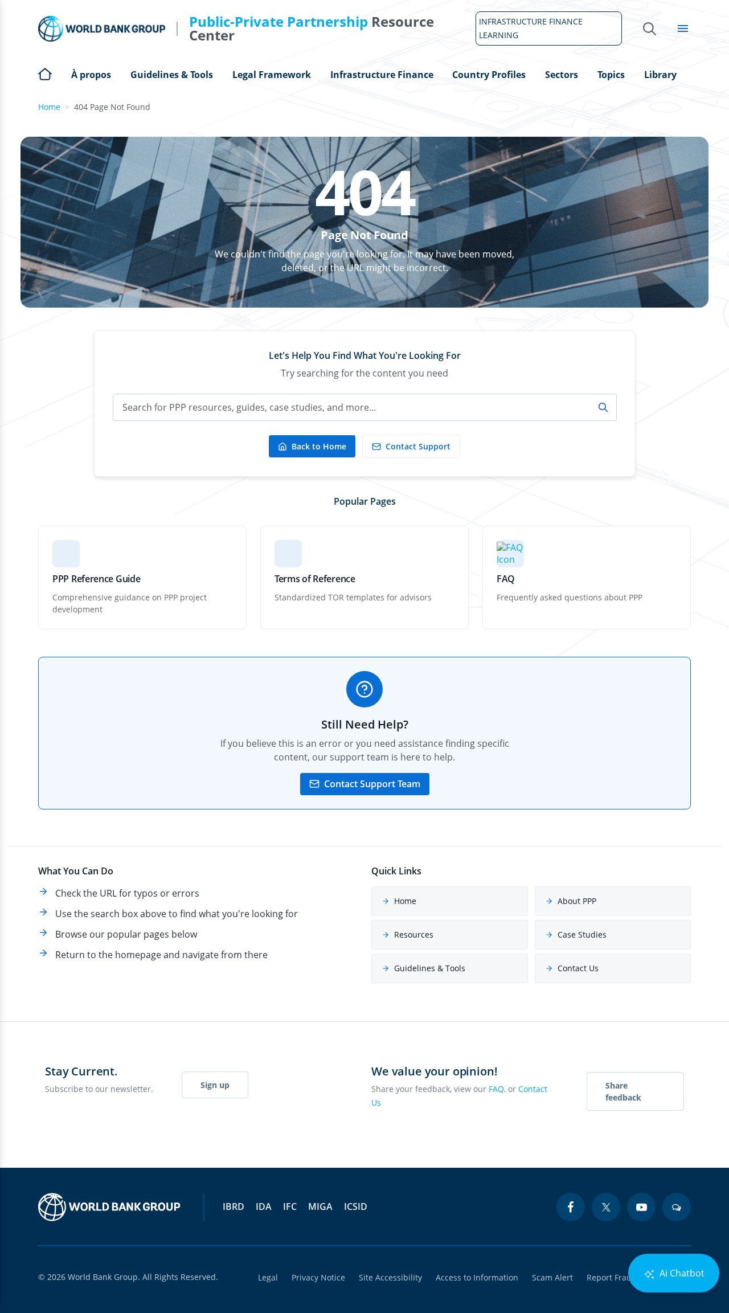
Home (45, 73)
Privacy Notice (318, 1277)
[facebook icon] (570, 1207)
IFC (290, 1206)
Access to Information (477, 1277)
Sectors (561, 74)
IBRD (233, 1206)
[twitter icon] (606, 1207)
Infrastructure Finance (381, 74)
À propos (91, 74)
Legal (268, 1277)
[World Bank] (109, 1207)
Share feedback (623, 1091)
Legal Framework (271, 74)
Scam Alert (552, 1277)
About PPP (577, 900)
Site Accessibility (390, 1277)
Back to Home (319, 446)
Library (660, 74)
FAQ (496, 1088)
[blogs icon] (676, 1207)
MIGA (320, 1206)
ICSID (355, 1206)
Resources (413, 934)
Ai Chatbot (681, 1273)
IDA (264, 1206)
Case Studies (582, 934)
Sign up (215, 1084)
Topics (611, 74)
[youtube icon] (641, 1207)
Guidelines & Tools (171, 74)
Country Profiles (489, 74)
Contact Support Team (372, 784)
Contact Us (578, 968)
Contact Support (418, 446)
